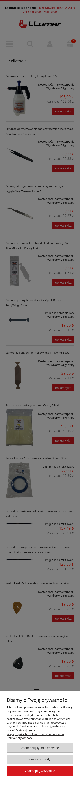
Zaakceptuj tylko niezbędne (40, 748)
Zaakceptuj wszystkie (40, 771)
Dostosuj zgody (40, 759)
